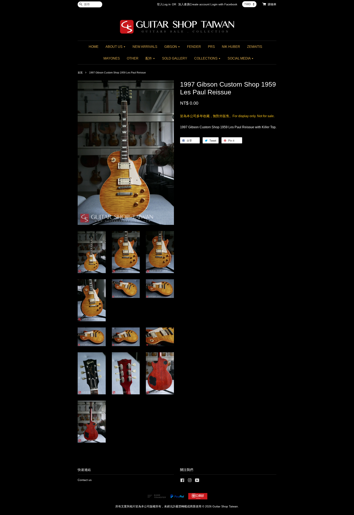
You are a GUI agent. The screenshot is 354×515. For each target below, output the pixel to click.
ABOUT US (114, 46)
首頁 (80, 72)
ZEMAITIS (254, 46)
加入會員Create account (194, 4)
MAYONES (111, 58)
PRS (211, 46)
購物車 (272, 4)
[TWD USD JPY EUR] (249, 4)
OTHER (132, 58)
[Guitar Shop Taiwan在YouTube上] (197, 481)
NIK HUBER (231, 46)
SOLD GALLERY (174, 58)
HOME (94, 46)
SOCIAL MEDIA (239, 58)
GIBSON (171, 46)
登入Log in (164, 4)
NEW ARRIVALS (145, 46)
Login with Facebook (223, 4)
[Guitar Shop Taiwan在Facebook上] (182, 481)
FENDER (194, 46)
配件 (149, 58)
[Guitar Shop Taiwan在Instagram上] (189, 481)
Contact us (85, 480)
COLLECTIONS (206, 58)
